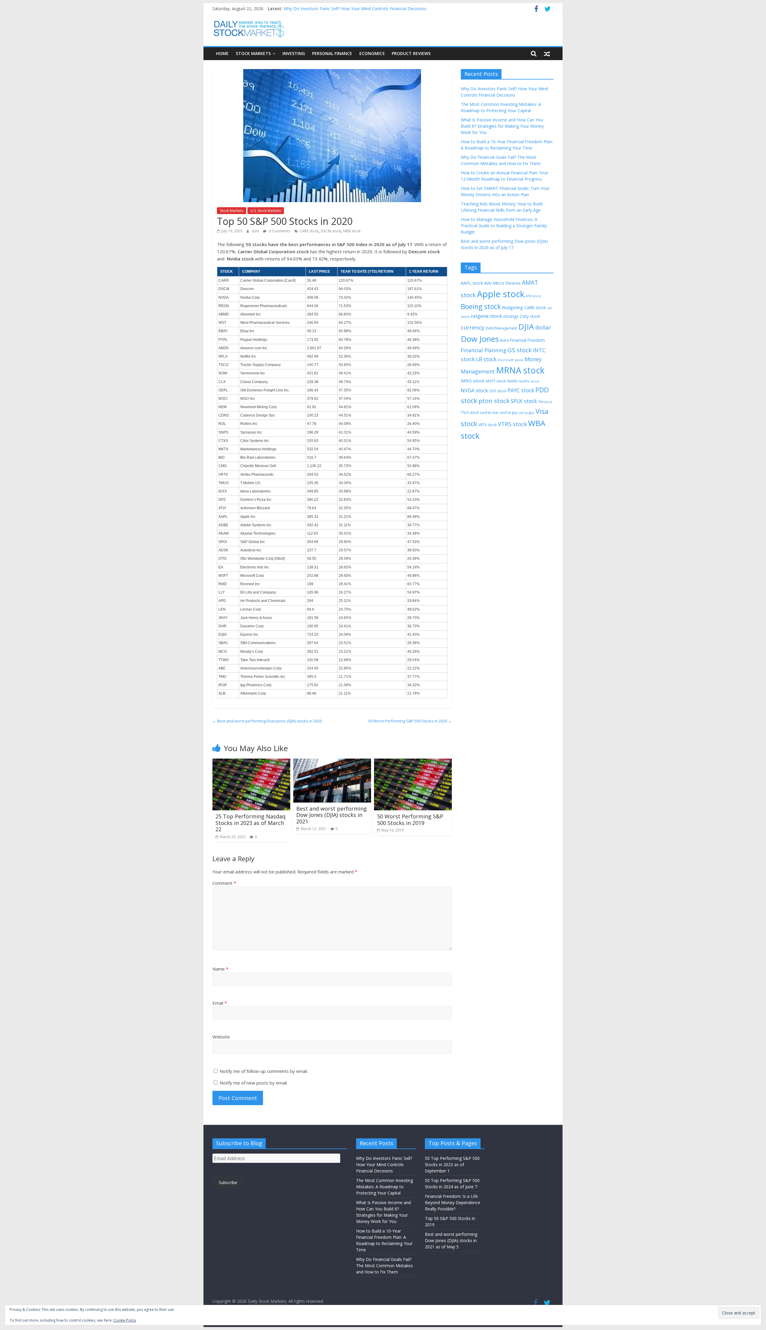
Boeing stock (481, 306)
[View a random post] (547, 53)
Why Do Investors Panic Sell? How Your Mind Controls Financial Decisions (355, 8)
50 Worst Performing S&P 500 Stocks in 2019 (410, 819)
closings (511, 316)
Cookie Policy (124, 1320)
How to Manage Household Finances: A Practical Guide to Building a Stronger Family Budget (504, 225)
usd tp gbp (526, 413)
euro (504, 340)
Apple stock (501, 294)
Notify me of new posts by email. (254, 1083)
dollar (543, 327)
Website (221, 1037)
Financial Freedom (527, 340)
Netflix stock (529, 381)
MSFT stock (496, 381)
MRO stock (473, 381)
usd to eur (489, 412)
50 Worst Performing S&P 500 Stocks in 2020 (410, 721)
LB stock (486, 359)
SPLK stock (524, 401)
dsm (256, 231)
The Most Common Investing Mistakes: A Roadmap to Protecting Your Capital (384, 1187)
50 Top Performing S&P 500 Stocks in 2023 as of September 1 (452, 1164)
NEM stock (352, 231)
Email (219, 1003)
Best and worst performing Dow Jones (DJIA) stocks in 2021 (331, 815)
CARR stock (309, 231)
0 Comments (279, 231)
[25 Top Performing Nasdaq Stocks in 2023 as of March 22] (251, 762)
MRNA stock (520, 370)
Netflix (512, 381)
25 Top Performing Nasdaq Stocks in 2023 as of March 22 (250, 823)
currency (472, 327)
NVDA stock (474, 390)
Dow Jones (480, 338)
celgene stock (486, 315)
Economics (371, 53)
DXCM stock (331, 231)
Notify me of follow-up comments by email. (264, 1071)
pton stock (494, 400)
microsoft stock (510, 360)
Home (222, 53)
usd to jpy (508, 412)
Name (220, 969)
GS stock (519, 350)
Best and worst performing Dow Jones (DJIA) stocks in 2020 (267, 721)
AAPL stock (472, 283)
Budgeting (512, 307)
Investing (293, 53)
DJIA (526, 326)
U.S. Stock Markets (265, 210)
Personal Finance (332, 53)
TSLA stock (470, 412)
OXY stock (497, 390)
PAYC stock (520, 390)
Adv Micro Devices (502, 283)
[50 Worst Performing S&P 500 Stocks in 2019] (413, 762)
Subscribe (228, 1182)
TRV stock (545, 402)
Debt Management (501, 328)
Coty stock (530, 316)
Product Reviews (411, 53)
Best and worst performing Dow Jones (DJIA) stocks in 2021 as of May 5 (451, 1240)
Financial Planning (483, 350)
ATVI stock (533, 296)
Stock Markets (253, 53)
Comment (224, 883)
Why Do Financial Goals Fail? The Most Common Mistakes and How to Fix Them (384, 1265)
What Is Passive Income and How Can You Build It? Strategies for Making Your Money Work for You (502, 126)
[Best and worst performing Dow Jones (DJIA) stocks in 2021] (332, 762)
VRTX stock (487, 424)
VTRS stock (512, 424)
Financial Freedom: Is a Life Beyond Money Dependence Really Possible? (452, 1202)
